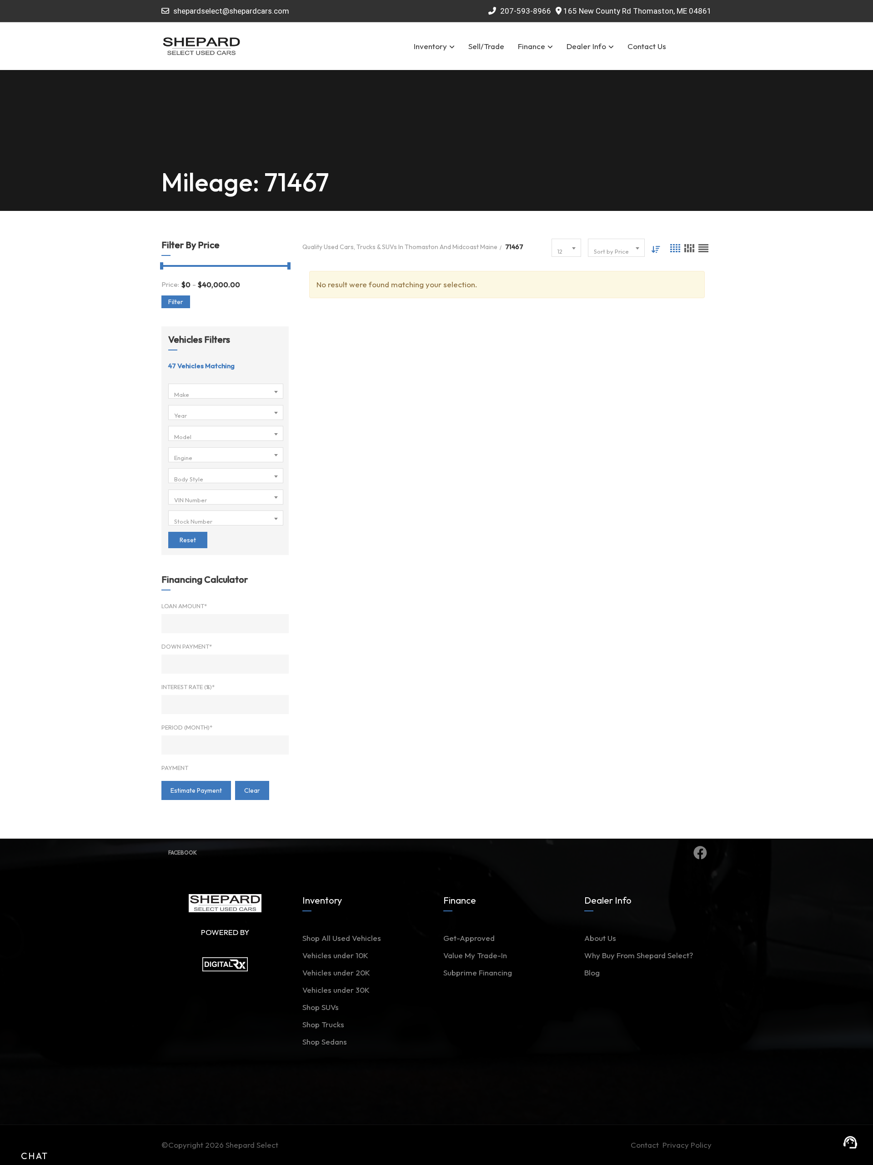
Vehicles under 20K (336, 972)
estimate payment (196, 790)
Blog (592, 972)
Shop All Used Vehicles (341, 938)
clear (252, 790)
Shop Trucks (323, 1024)
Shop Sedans (324, 1041)
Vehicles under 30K (336, 990)
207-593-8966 (524, 10)
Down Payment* (186, 646)
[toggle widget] (850, 1142)
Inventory (430, 46)
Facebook (182, 852)
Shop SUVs (320, 1007)
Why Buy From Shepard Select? (638, 955)
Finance (531, 46)
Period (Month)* (186, 727)
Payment (174, 767)
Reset (188, 540)
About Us (600, 938)
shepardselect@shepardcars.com (231, 10)
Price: (170, 284)
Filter (175, 302)
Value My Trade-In (475, 955)
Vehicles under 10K (335, 955)
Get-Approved (469, 938)
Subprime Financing (477, 972)
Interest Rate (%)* (188, 686)
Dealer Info (586, 46)
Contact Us (646, 46)
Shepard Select (252, 1145)
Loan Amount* (184, 606)
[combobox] (225, 391)
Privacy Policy (687, 1145)
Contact (646, 1145)
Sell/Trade (486, 46)
